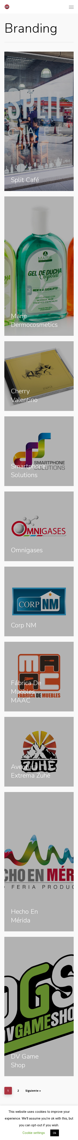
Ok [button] (54, 1133)
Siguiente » (33, 1091)
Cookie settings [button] (34, 1133)
